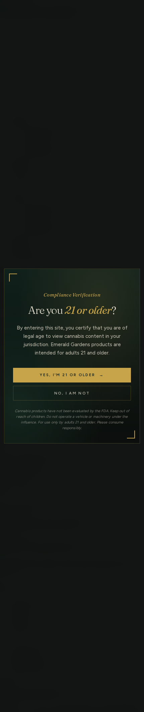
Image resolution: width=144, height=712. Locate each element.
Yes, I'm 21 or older (72, 374)
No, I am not (72, 393)
